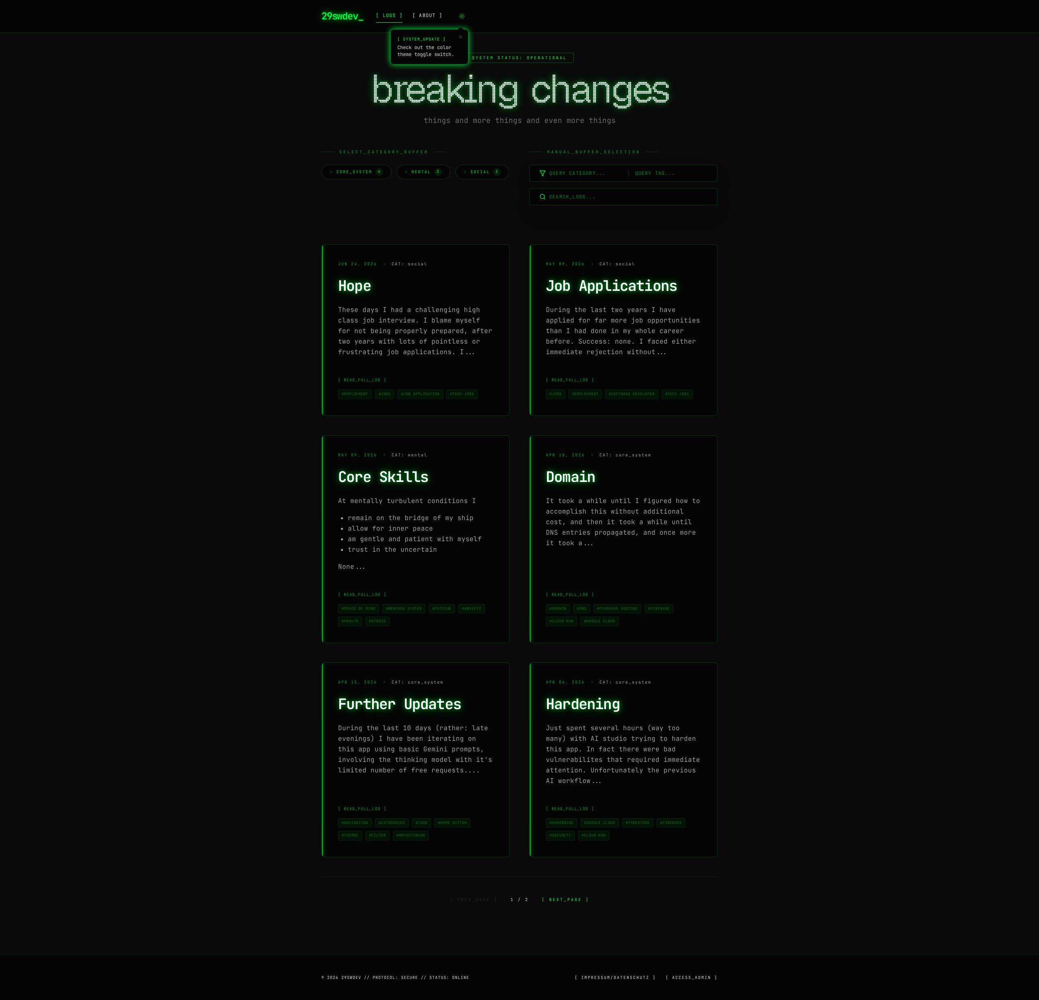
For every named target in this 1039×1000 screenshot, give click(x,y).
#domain (558, 608)
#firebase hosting (617, 608)
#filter (377, 835)
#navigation (355, 822)
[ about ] (427, 15)
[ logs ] (389, 15)
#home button (452, 822)
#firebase (659, 608)
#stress (377, 621)
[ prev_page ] (474, 899)
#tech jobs (462, 393)
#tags (422, 822)
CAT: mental (409, 455)
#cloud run (561, 621)
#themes (350, 835)
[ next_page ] (565, 899)
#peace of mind (358, 608)
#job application (420, 393)
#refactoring (411, 835)
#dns (581, 608)
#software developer (631, 393)
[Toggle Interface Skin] (461, 16)
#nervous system (404, 608)
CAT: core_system (625, 455)
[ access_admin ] (692, 977)
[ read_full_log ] (362, 380)
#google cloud (599, 621)
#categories (392, 822)
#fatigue (441, 608)
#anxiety (471, 608)
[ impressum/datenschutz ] (615, 977)
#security (560, 835)
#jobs (385, 393)
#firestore (638, 822)
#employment (355, 393)
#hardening (561, 822)
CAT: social (409, 264)
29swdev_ (342, 16)
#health (350, 621)
